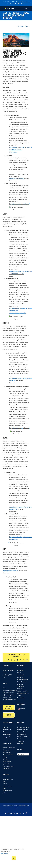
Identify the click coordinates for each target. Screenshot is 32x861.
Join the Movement (9, 748)
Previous (21, 26)
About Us (5, 727)
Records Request (22, 729)
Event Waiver (21, 698)
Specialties (20, 686)
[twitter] (15, 3)
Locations (20, 670)
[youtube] (18, 3)
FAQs (19, 673)
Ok (13, 858)
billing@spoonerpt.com (10, 690)
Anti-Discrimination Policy (7, 790)
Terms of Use (7, 761)
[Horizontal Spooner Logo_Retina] (9, 8)
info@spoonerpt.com (9, 699)
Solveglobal (6, 737)
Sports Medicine (22, 691)
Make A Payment (22, 679)
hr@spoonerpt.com (9, 695)
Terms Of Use (21, 732)
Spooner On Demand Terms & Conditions (8, 766)
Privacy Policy (21, 734)
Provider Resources (23, 727)
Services (20, 689)
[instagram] (10, 3)
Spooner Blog (7, 734)
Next (26, 26)
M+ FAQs (5, 759)
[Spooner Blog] (21, 3)
